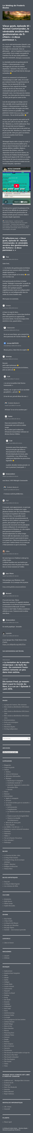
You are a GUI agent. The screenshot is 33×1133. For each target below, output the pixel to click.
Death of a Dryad (9, 993)
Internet (8, 800)
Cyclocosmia (8, 988)
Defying (6, 995)
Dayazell (7, 991)
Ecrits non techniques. (11, 722)
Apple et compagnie (12, 798)
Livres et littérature (12, 774)
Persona (6, 1041)
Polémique (7, 842)
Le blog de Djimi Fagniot (12, 884)
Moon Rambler (9, 1028)
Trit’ (7, 500)
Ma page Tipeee (9, 927)
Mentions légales (9, 727)
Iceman (8, 305)
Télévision (7, 833)
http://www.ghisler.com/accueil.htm (14, 587)
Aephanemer (8, 971)
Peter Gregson (8, 1044)
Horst (6, 1010)
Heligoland (7, 1006)
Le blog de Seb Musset (11, 923)
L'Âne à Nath (8, 921)
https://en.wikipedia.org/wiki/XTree (14, 644)
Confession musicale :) (14, 783)
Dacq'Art (7, 881)
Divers (6, 791)
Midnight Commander (23, 57)
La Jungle (7, 1017)
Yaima (6, 1063)
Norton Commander (23, 227)
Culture (6, 769)
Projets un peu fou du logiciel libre (18, 816)
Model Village (8, 1024)
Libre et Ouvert (9, 943)
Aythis (6, 980)
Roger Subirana (9, 1094)
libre (11, 226)
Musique (8, 778)
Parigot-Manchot (9, 864)
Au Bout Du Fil (8, 1083)
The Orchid (7, 1061)
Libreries (12, 222)
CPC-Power (7, 1107)
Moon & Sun (8, 1026)
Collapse (6, 982)
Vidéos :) (7, 836)
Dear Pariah (8, 918)
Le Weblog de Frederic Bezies (10, 1128)
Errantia (6, 1002)
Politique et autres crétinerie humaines (16, 829)
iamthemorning (9, 1013)
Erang (6, 997)
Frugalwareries (12, 809)
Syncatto (7, 1048)
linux (19, 226)
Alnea (6, 975)
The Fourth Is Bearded (11, 1057)
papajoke (9, 633)
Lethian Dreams (9, 1022)
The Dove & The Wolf (11, 1055)
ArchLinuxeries (12, 807)
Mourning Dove (9, 1033)
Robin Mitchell (9, 1091)
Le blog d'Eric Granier (11, 857)
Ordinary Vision (9, 1035)
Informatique (6, 222)
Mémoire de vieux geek (21, 222)
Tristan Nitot (8, 868)
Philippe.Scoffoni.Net (11, 866)
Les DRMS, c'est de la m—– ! (13, 827)
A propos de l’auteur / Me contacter (15, 704)
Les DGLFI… (8, 724)
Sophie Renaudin (9, 905)
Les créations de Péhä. (11, 886)
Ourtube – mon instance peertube (15, 930)
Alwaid (6, 977)
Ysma (6, 1066)
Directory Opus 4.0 (20, 113)
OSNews (6, 958)
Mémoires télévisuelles (13, 776)
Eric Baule (7, 999)
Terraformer (8, 1050)
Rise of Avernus (9, 1046)
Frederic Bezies (9, 221)
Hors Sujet (7, 1008)
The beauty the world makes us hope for (17, 1052)
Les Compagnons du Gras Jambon (14, 1019)
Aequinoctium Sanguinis (12, 973)
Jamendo (7, 1089)
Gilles (8, 551)
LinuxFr (6, 956)
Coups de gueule (9, 767)
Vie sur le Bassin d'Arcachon (13, 838)
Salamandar (11, 327)
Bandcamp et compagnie (15, 780)
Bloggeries (7, 765)
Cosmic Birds (8, 984)
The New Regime (9, 1059)
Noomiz (9, 789)
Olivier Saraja (8, 903)
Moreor (6, 1030)
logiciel (23, 226)
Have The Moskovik (10, 1087)
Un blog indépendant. (11, 729)
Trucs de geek (6, 224)
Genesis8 (7, 1109)
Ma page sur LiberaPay (11, 925)
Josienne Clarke (9, 1015)
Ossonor (6, 1037)
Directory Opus (15, 224)
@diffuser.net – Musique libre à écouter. (17, 1080)
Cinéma (8, 772)
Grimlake (7, 1004)
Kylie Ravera (8, 901)
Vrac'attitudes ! (9, 840)
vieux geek (13, 229)
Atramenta (7, 899)
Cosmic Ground (9, 986)
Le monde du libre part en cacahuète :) (18, 802)
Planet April (8, 1122)
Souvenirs (7, 831)
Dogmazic (7, 1085)
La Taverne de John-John (12, 855)
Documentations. (9, 720)
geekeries (22, 224)
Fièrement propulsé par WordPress (11, 1130)
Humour (6, 794)
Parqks (6, 1039)
